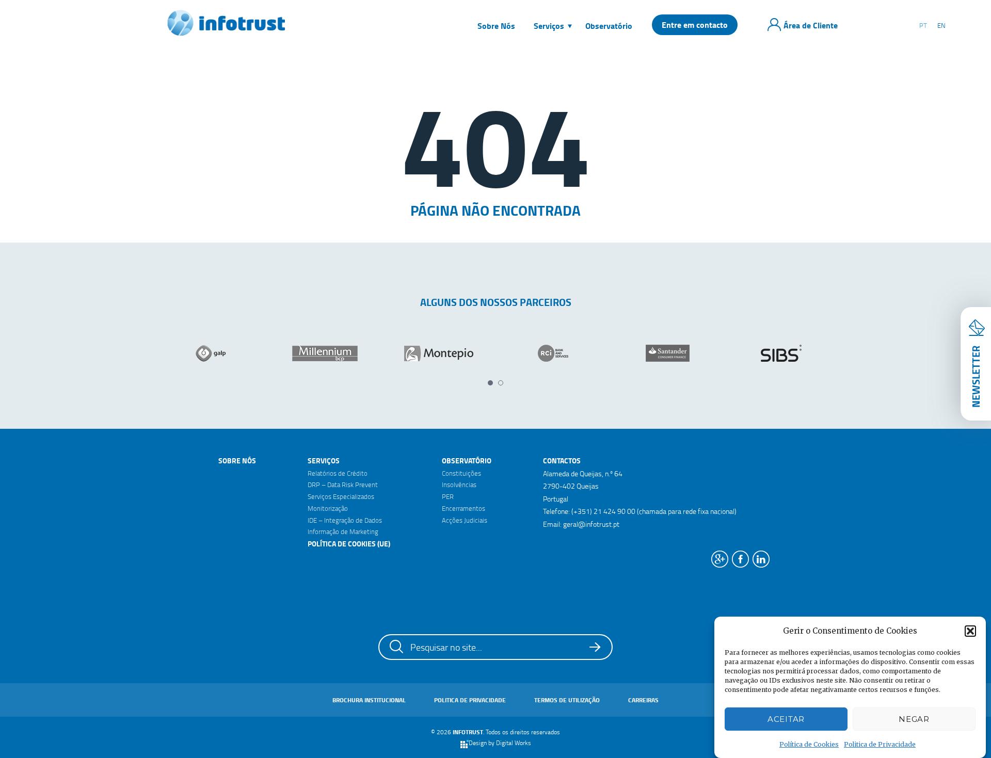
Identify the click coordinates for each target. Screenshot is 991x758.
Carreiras (643, 700)
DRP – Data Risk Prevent (343, 484)
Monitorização (328, 508)
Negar (914, 719)
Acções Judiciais (464, 520)
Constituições (461, 473)
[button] (970, 631)
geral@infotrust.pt (591, 524)
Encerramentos (463, 508)
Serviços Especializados (341, 496)
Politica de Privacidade (880, 744)
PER (448, 496)
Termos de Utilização (567, 700)
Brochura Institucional (369, 700)
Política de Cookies (809, 744)
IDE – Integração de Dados (345, 520)
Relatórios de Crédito (337, 473)
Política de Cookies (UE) (349, 543)
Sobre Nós (237, 460)
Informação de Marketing (343, 531)
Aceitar (786, 719)
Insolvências (459, 484)
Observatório (466, 460)
